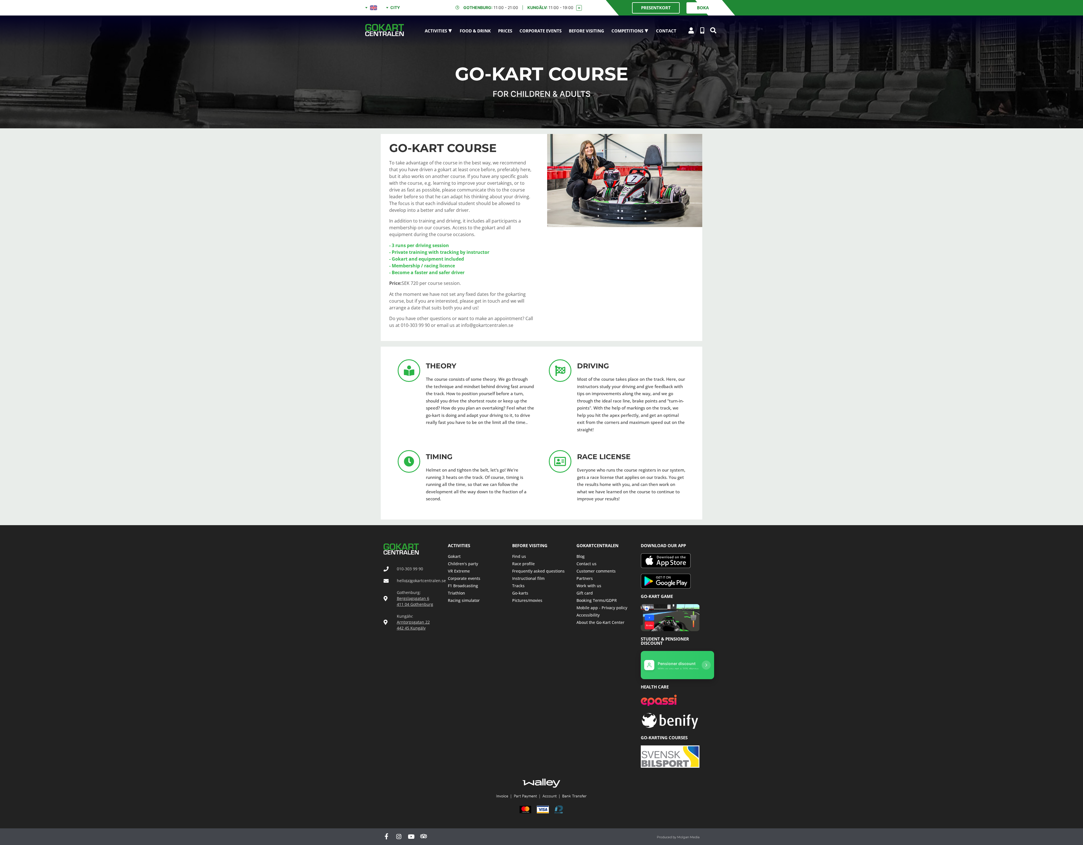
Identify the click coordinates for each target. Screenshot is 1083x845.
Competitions (627, 31)
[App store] (670, 560)
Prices (505, 31)
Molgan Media (688, 837)
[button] (713, 30)
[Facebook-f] (386, 839)
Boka (703, 7)
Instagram (399, 839)
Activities (436, 31)
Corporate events (541, 31)
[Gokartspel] (670, 617)
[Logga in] (691, 30)
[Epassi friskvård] (659, 700)
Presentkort (656, 7)
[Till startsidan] (384, 29)
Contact (666, 31)
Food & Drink (475, 31)
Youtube (411, 839)
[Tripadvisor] (423, 839)
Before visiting (586, 31)
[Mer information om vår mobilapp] (702, 30)
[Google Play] (670, 581)
